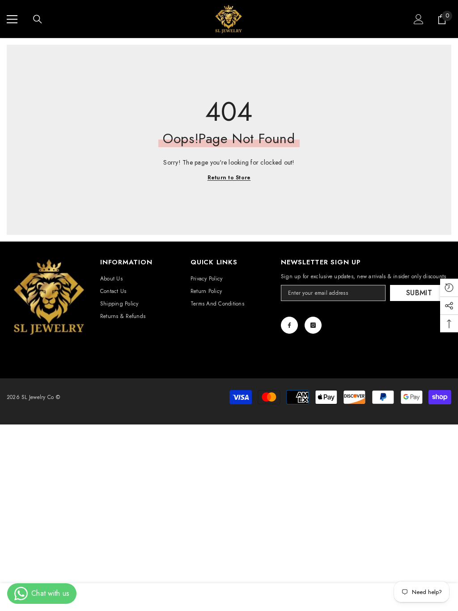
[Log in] (419, 19)
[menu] (12, 19)
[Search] (37, 19)
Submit (419, 293)
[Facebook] (289, 325)
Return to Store (229, 177)
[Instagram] (313, 325)
